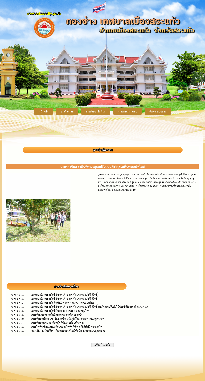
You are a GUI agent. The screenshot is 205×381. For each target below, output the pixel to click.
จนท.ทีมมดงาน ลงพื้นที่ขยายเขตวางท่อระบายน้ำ (56, 314)
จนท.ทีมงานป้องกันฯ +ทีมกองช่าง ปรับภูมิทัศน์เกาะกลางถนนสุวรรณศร (68, 318)
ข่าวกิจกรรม (67, 111)
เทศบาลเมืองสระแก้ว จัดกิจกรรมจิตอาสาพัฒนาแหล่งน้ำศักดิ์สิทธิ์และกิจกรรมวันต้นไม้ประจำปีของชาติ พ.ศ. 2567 (89, 306)
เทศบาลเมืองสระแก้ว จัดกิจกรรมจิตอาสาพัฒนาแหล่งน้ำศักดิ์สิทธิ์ (64, 294)
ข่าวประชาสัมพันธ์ (96, 111)
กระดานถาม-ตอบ (127, 111)
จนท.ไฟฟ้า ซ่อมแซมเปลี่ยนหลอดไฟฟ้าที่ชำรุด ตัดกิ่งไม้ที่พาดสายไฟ (66, 326)
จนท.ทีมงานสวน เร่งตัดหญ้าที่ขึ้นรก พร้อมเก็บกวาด (57, 322)
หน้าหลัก (43, 111)
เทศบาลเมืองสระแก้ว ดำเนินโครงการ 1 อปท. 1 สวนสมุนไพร (62, 302)
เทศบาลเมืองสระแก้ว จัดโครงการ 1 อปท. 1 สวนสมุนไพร (60, 310)
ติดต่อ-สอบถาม (157, 111)
